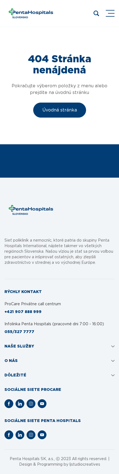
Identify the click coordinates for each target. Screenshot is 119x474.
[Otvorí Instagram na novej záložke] (31, 403)
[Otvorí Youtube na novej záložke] (42, 403)
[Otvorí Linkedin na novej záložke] (19, 403)
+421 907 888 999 (23, 312)
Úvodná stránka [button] (59, 110)
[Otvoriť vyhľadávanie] (96, 13)
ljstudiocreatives (84, 464)
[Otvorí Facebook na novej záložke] (8, 403)
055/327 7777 (19, 332)
